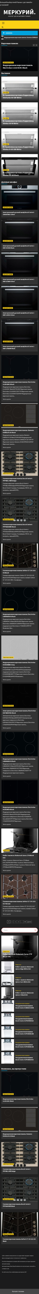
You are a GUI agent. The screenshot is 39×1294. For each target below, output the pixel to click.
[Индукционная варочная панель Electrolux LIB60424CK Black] (19, 599)
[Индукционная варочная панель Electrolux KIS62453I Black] (19, 792)
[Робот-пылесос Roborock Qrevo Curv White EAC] (7, 980)
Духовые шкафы (7, 207)
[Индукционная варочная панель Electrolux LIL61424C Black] (19, 367)
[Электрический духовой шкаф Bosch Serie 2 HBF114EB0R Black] (19, 332)
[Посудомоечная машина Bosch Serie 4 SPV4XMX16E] (7, 1045)
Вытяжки (5, 92)
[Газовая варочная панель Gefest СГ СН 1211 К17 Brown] (19, 886)
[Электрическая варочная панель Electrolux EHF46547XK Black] (19, 696)
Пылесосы (6, 850)
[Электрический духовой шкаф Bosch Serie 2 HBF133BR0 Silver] (19, 264)
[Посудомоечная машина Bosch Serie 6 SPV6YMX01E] (7, 1019)
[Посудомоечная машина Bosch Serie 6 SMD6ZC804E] (7, 1006)
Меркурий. (19, 12)
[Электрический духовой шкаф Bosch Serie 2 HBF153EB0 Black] (19, 231)
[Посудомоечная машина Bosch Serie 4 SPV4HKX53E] (7, 1058)
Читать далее (7, 399)
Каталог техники (18, 1291)
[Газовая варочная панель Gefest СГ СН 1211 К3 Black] (19, 556)
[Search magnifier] (35, 930)
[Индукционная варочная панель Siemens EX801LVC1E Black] (19, 415)
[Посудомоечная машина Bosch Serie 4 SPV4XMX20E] (7, 1032)
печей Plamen (17, 2)
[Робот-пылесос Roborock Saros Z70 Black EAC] (19, 840)
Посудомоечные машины (22, 1003)
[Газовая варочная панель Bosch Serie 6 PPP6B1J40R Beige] (19, 464)
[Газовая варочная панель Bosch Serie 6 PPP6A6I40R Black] (19, 510)
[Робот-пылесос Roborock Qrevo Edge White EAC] (7, 967)
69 (25, 922)
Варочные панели (8, 62)
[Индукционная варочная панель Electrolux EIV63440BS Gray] (19, 648)
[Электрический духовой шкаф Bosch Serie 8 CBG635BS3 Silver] (19, 197)
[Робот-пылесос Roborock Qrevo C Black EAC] (7, 993)
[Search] (2, 27)
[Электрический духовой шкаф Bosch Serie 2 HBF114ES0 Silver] (19, 298)
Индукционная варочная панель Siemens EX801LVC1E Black (18, 66)
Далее (29, 922)
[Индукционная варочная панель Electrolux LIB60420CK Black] (19, 744)
